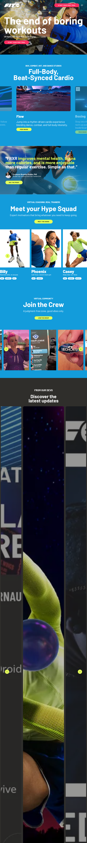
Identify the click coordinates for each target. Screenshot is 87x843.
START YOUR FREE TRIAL (66, 5)
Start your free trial (16, 42)
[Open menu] (82, 5)
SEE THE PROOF (14, 182)
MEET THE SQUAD (43, 221)
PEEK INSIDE (24, 129)
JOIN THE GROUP (43, 318)
